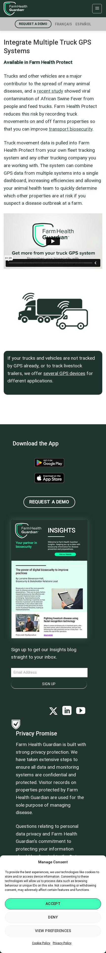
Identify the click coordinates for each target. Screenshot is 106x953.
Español (83, 24)
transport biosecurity (70, 129)
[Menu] (97, 8)
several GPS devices (64, 373)
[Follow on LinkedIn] (66, 711)
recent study (50, 91)
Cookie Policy (41, 943)
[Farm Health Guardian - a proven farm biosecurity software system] (28, 8)
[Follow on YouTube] (80, 711)
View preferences (53, 931)
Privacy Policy (62, 943)
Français (63, 24)
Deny (53, 917)
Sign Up (48, 684)
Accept (53, 904)
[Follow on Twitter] (53, 711)
